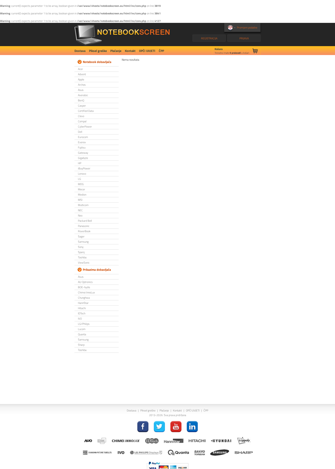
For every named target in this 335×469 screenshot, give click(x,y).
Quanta (82, 334)
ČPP (161, 50)
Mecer (81, 189)
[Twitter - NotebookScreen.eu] (159, 426)
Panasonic (83, 226)
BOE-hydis (84, 287)
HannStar (83, 303)
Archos (82, 85)
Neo (80, 215)
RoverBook (84, 231)
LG (79, 179)
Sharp (81, 345)
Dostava (79, 50)
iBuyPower (84, 168)
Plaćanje (115, 50)
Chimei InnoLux (86, 292)
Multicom (83, 205)
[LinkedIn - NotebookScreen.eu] (192, 426)
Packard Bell (85, 221)
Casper (82, 105)
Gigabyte (83, 158)
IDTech (81, 313)
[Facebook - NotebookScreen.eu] (143, 426)
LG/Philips (84, 324)
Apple (81, 79)
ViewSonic (84, 262)
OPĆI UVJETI (147, 50)
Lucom (81, 329)
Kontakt (130, 50)
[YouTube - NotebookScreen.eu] (176, 426)
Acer (80, 69)
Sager (81, 236)
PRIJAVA (244, 38)
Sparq (81, 252)
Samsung (83, 242)
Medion (82, 194)
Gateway (83, 153)
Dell (80, 132)
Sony (81, 247)
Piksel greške (98, 50)
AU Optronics (85, 282)
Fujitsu (81, 147)
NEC (80, 210)
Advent (82, 74)
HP (79, 163)
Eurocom (83, 137)
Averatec (83, 95)
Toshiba (82, 257)
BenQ (81, 100)
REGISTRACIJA (209, 38)
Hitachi (82, 308)
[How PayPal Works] (167, 467)
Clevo (81, 116)
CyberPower (85, 126)
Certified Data (86, 111)
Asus (81, 90)
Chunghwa (84, 298)
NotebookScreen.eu (122, 34)
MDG (81, 184)
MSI (80, 200)
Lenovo (82, 174)
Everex (82, 142)
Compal (82, 121)
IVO (80, 318)
